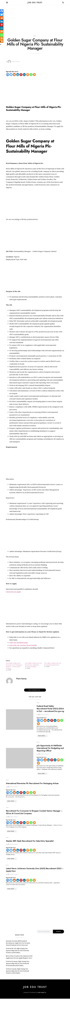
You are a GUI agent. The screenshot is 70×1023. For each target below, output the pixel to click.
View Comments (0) (34, 690)
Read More (41, 735)
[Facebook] (7, 74)
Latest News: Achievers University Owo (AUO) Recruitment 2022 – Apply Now (35, 869)
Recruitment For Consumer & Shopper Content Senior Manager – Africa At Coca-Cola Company (34, 812)
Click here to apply (13, 592)
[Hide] (0, 44)
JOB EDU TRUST (35, 2)
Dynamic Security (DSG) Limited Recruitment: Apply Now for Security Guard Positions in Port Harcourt (18, 943)
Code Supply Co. (42, 992)
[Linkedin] (17, 74)
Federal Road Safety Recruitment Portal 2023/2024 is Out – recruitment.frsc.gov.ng (50, 709)
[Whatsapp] (30, 74)
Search (58, 931)
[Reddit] (14, 74)
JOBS (35, 36)
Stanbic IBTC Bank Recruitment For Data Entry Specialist (30, 841)
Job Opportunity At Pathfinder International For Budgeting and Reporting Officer (50, 748)
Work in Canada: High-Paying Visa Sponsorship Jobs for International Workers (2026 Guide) (17, 971)
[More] (34, 74)
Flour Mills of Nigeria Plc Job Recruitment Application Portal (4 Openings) (33, 664)
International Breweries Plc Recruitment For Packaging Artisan (32, 783)
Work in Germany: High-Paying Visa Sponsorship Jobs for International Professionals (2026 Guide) (17, 963)
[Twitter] (10, 74)
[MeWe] (24, 74)
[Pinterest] (20, 74)
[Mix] (27, 74)
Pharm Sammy (15, 61)
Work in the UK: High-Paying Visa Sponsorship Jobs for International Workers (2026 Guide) (17, 950)
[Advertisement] (35, 22)
